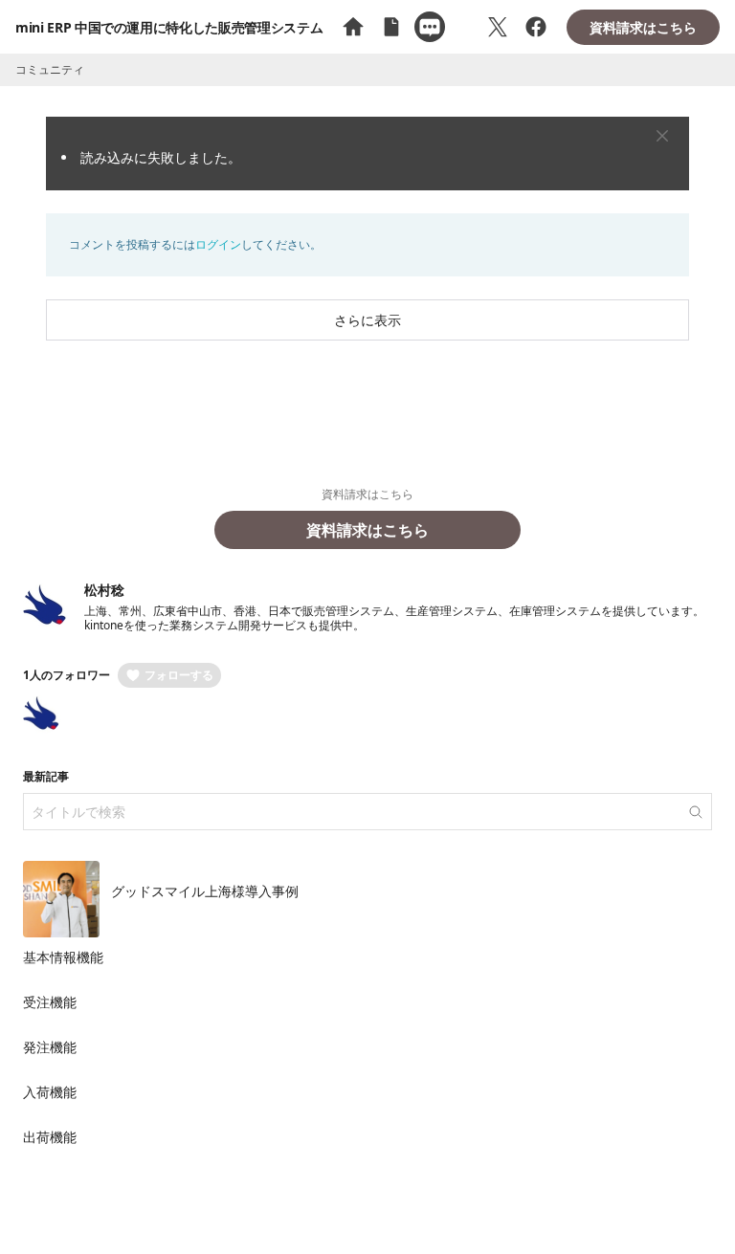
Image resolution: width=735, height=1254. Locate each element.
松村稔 (104, 590)
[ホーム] (353, 26)
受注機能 (50, 1002)
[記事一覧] (391, 26)
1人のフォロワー (66, 675)
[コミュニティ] (429, 26)
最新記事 (46, 776)
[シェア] (536, 26)
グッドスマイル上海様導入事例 (205, 891)
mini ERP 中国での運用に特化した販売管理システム (169, 27)
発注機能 (50, 1047)
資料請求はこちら (643, 27)
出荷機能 (50, 1137)
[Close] (662, 135)
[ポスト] (497, 26)
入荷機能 (50, 1092)
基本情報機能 (63, 957)
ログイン (218, 244)
